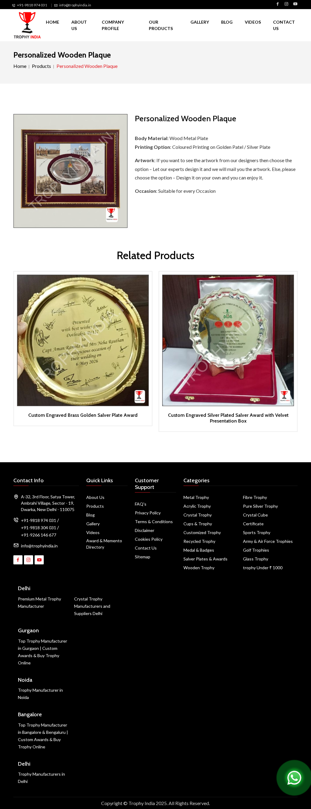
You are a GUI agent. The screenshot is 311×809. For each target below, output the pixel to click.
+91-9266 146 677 (38, 534)
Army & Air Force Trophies (268, 541)
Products (41, 66)
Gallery (199, 22)
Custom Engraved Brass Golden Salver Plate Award (83, 415)
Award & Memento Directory (104, 544)
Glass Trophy (255, 558)
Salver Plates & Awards (205, 558)
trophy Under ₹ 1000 (262, 567)
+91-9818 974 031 (32, 5)
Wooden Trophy (198, 567)
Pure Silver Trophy (260, 506)
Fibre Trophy (255, 497)
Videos (253, 22)
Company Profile (113, 25)
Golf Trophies (256, 550)
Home (52, 22)
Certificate (253, 523)
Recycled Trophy (199, 541)
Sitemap (142, 556)
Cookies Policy (148, 539)
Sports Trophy (256, 532)
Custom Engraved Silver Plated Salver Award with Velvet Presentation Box (228, 418)
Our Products (161, 25)
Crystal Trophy (197, 514)
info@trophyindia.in (75, 5)
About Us (79, 25)
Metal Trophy (196, 497)
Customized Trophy (202, 532)
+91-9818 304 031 (38, 527)
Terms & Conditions (154, 521)
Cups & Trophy (197, 523)
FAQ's (140, 503)
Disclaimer (144, 530)
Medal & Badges (198, 550)
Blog (227, 22)
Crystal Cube (255, 514)
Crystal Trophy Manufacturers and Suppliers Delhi (92, 606)
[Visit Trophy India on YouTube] (295, 4)
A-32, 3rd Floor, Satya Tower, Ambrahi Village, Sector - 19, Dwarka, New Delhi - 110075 (48, 503)
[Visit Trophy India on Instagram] (286, 4)
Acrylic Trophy (197, 506)
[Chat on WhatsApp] (294, 777)
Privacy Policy (148, 512)
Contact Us (284, 25)
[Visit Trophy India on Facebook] (277, 4)
